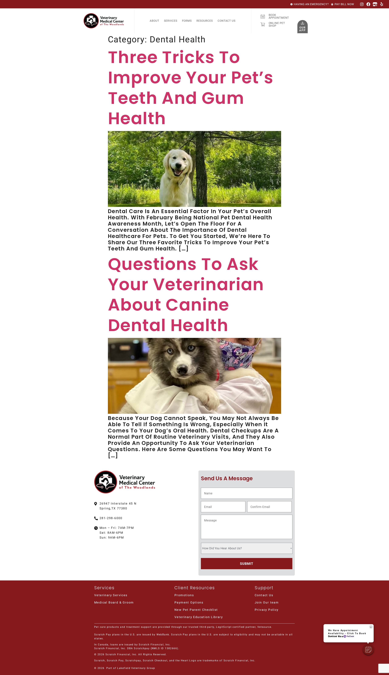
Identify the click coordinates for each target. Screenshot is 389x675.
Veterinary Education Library (198, 617)
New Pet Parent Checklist (196, 610)
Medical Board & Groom (114, 602)
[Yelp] (382, 4)
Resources (204, 20)
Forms (187, 20)
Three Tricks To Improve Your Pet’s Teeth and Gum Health (190, 87)
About (154, 20)
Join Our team (267, 602)
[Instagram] (362, 4)
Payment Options (188, 602)
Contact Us (227, 20)
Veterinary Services (110, 595)
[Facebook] (368, 4)
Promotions (184, 595)
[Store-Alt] (375, 4)
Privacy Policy (267, 610)
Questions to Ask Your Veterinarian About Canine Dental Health (186, 294)
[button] (368, 649)
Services (170, 20)
